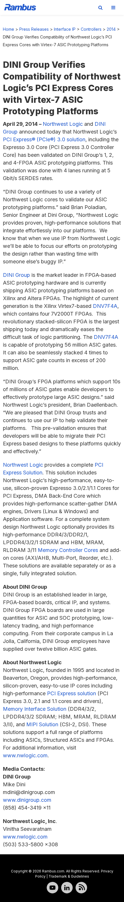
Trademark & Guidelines (68, 876)
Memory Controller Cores (68, 550)
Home (8, 29)
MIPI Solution (42, 724)
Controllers (91, 29)
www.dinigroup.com (27, 800)
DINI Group (16, 275)
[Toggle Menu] (113, 7)
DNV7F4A (105, 306)
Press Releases (34, 29)
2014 (111, 29)
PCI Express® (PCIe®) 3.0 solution (44, 139)
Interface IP (65, 29)
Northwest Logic (63, 124)
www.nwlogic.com (25, 755)
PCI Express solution (71, 693)
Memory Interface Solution (34, 709)
